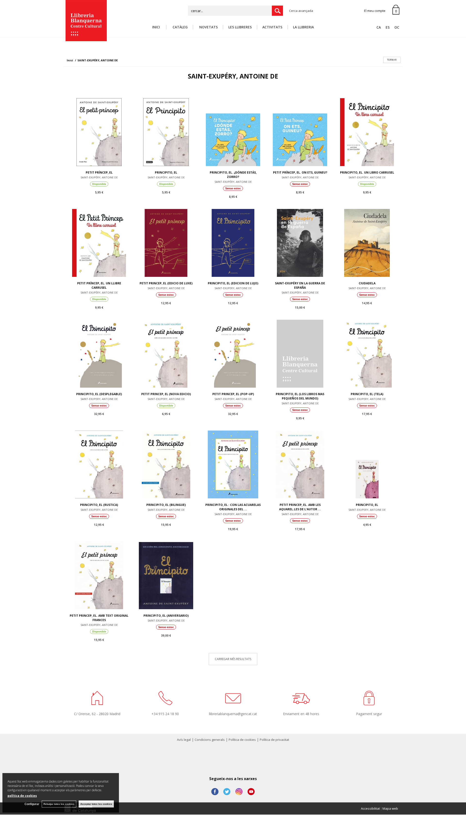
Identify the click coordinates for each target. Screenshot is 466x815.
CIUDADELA (367, 283)
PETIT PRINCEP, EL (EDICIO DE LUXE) (166, 283)
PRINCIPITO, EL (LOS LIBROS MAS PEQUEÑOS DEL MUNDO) (300, 396)
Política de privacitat (274, 739)
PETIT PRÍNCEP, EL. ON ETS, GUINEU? (300, 172)
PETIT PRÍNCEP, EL (99, 172)
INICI (156, 27)
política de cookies (22, 796)
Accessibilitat (370, 808)
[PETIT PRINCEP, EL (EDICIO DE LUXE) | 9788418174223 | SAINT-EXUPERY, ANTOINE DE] (166, 242)
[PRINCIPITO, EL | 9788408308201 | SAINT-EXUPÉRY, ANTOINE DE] (166, 131)
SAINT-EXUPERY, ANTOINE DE (166, 288)
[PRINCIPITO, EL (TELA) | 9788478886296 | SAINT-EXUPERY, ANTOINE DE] (367, 352)
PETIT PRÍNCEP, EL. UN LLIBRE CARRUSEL (99, 285)
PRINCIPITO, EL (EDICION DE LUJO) (233, 283)
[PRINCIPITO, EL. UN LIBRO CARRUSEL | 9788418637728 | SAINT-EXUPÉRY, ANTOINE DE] (367, 131)
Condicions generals (210, 739)
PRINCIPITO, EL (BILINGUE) (166, 505)
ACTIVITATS (272, 27)
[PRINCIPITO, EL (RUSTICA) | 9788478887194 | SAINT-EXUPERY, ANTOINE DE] (99, 463)
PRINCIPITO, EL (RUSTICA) (99, 505)
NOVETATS (208, 27)
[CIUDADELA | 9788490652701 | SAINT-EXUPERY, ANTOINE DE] (367, 242)
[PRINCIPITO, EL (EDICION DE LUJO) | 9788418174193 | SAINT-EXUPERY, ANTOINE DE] (233, 242)
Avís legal (184, 739)
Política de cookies (242, 739)
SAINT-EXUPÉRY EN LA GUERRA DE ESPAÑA (300, 285)
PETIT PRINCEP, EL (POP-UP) (233, 394)
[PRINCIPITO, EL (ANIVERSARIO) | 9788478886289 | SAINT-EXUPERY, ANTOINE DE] (166, 574)
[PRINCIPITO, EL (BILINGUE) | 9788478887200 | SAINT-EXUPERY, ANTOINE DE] (166, 463)
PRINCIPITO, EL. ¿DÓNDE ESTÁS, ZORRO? (233, 174)
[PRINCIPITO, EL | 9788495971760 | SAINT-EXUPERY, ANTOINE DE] (367, 463)
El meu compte (374, 10)
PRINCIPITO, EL (166, 172)
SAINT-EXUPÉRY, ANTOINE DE (99, 177)
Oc (396, 27)
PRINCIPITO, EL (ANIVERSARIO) (166, 616)
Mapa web (390, 808)
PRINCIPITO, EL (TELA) (367, 394)
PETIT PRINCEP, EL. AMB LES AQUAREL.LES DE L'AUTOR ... (300, 507)
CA (378, 27)
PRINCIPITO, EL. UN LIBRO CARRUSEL (367, 172)
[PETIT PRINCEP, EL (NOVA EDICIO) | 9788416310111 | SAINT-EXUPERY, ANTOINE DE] (166, 352)
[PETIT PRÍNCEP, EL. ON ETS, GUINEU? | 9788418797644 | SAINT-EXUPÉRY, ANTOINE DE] (300, 131)
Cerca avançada (301, 10)
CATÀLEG (180, 27)
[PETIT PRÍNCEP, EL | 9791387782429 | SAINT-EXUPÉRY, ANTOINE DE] (99, 131)
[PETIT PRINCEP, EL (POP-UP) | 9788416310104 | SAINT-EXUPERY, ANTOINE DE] (233, 352)
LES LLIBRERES (240, 27)
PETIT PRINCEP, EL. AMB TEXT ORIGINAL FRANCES (99, 618)
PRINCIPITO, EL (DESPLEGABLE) (99, 394)
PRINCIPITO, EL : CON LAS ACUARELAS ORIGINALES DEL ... (233, 507)
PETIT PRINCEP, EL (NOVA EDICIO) (166, 394)
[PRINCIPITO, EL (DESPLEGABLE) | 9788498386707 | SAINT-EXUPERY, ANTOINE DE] (99, 352)
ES (388, 27)
